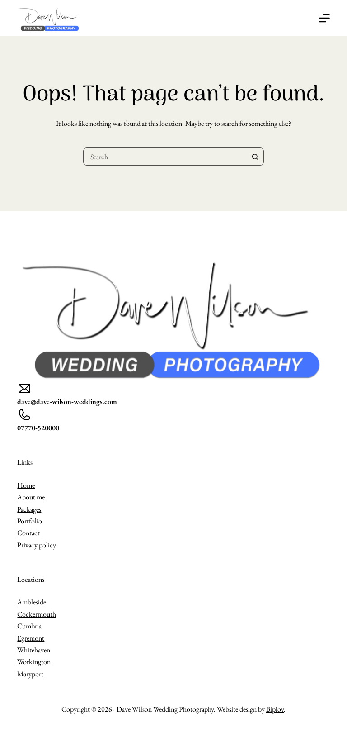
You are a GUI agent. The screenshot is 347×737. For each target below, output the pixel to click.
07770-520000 (38, 428)
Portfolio (29, 521)
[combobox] (165, 156)
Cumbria (29, 626)
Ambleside (31, 602)
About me (31, 497)
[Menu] (324, 18)
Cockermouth (36, 614)
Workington (34, 661)
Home (26, 485)
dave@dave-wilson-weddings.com (67, 401)
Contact (28, 532)
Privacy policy (36, 545)
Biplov (275, 709)
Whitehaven (33, 650)
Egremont (30, 638)
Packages (29, 509)
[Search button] (254, 156)
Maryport (30, 674)
